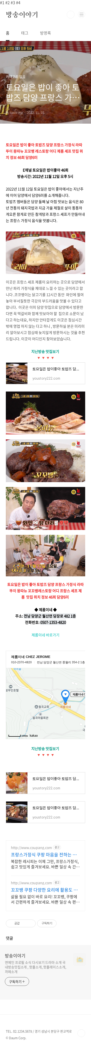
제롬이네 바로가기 (45, 635)
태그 (24, 33)
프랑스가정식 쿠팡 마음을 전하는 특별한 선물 (44, 855)
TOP (81, 1033)
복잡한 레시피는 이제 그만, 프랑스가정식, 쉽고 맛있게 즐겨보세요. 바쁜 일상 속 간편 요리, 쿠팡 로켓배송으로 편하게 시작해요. (45, 863)
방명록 (45, 33)
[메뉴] (81, 14)
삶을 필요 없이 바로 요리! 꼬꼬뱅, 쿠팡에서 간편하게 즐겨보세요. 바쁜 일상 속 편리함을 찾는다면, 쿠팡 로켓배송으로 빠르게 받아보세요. (45, 899)
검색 (70, 14)
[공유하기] (24, 923)
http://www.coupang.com (31, 847)
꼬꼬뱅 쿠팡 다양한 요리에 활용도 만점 (44, 890)
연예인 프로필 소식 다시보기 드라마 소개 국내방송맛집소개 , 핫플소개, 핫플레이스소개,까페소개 (35, 967)
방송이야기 (22, 14)
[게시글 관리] (30, 923)
